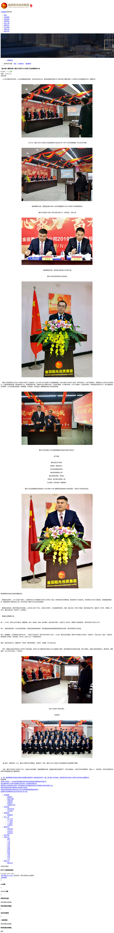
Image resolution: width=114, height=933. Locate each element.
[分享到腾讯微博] (7, 71)
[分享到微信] (11, 71)
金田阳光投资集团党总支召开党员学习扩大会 (14, 791)
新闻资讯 (21, 63)
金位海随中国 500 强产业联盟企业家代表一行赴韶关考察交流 (19, 783)
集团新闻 (28, 63)
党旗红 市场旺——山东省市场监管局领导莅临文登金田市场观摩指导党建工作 (23, 781)
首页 (5, 15)
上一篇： (21, 777)
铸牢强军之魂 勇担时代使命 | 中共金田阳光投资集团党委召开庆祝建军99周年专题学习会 (27, 785)
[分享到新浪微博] (9, 71)
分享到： (4, 71)
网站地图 (4, 877)
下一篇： (65, 777)
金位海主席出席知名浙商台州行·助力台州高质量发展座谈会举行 (19, 789)
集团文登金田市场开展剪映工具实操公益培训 (14, 787)
